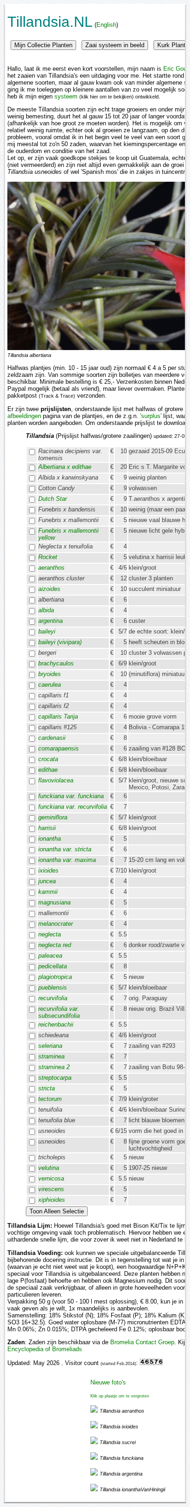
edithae (48, 769)
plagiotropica (55, 976)
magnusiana (54, 902)
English (106, 24)
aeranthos (51, 567)
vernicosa (51, 1178)
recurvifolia (52, 998)
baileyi (46, 631)
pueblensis (52, 987)
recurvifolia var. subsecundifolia (59, 1012)
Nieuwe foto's (108, 1382)
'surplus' (150, 415)
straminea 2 (54, 1067)
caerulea (49, 684)
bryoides (49, 673)
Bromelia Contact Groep (142, 1342)
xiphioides (51, 1199)
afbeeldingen (24, 415)
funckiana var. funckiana (71, 796)
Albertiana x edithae (64, 466)
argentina (50, 620)
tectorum (50, 1098)
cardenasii (51, 737)
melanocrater (55, 923)
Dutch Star (52, 498)
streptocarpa (54, 1077)
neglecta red (54, 944)
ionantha (49, 838)
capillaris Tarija (58, 716)
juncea (47, 881)
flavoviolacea (55, 780)
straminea (51, 1056)
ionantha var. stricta (64, 849)
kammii (48, 891)
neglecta (49, 934)
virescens (51, 1189)
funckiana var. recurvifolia (72, 806)
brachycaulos (56, 663)
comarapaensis (58, 748)
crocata (48, 759)
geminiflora (52, 817)
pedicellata (52, 966)
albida (46, 610)
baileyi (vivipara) (60, 642)
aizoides (49, 588)
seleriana (50, 1045)
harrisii (47, 827)
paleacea (50, 955)
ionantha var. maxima (67, 859)
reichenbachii (55, 1024)
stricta (46, 1088)
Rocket (47, 557)
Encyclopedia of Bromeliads (44, 1349)
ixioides (48, 870)
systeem (65, 96)
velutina (48, 1167)
